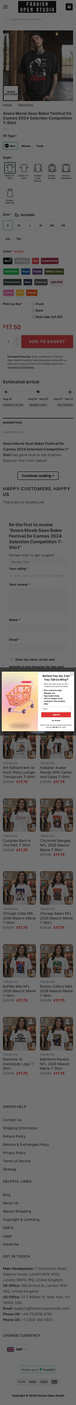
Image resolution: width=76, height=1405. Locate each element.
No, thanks (56, 720)
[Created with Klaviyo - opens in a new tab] (38, 732)
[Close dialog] (71, 674)
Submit (56, 714)
